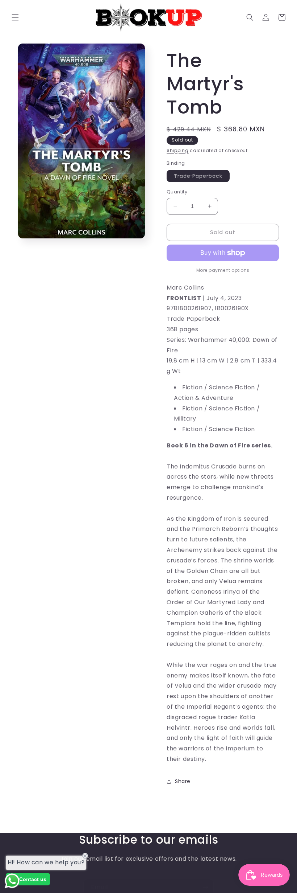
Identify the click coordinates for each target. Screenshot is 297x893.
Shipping (178, 150)
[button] (15, 17)
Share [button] (183, 781)
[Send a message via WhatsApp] (12, 880)
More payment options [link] (223, 270)
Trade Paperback (202, 177)
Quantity (177, 191)
